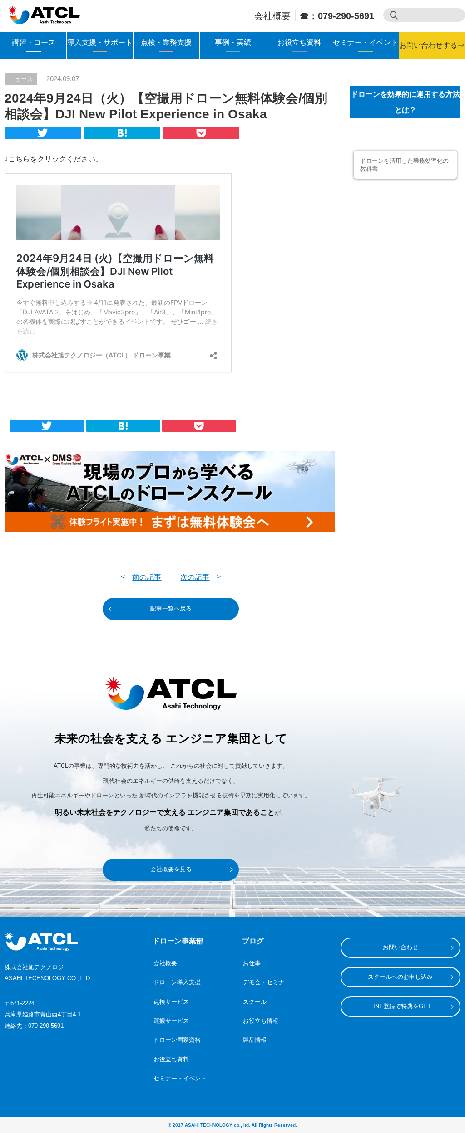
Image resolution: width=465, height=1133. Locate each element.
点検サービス (171, 1001)
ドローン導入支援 (177, 982)
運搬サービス (171, 1020)
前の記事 (146, 577)
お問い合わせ (400, 947)
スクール (255, 1001)
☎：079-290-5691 (337, 16)
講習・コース (33, 42)
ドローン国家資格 (177, 1039)
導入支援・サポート (100, 42)
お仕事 (252, 963)
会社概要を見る (171, 869)
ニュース (21, 79)
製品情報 (255, 1039)
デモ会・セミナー (266, 982)
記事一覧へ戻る (171, 608)
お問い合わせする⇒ (432, 45)
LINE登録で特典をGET (400, 1006)
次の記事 (194, 577)
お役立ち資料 (299, 42)
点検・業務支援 (166, 42)
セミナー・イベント (365, 42)
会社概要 (272, 16)
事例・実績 (233, 42)
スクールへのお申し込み (400, 976)
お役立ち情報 (260, 1020)
